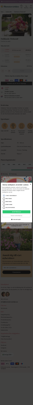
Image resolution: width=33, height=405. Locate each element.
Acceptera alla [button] (16, 211)
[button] (16, 219)
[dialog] (16, 202)
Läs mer (10, 192)
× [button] (30, 184)
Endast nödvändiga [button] (16, 215)
